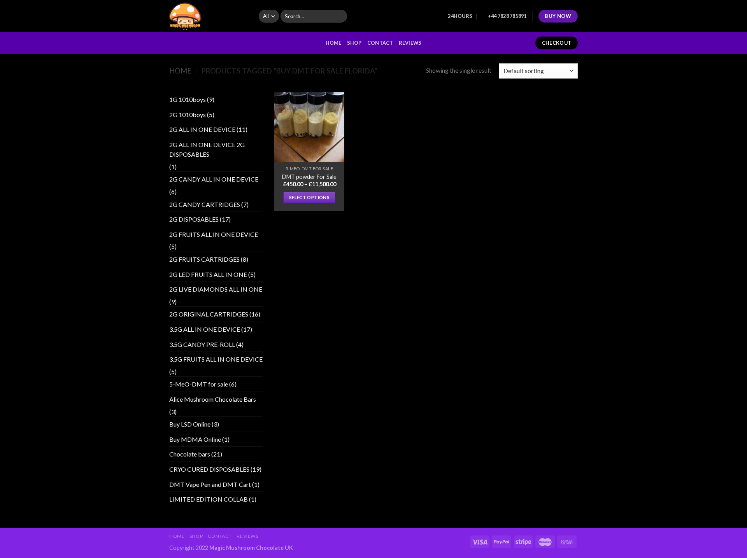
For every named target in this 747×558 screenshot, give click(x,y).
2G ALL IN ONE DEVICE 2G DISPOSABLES (207, 149)
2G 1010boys (187, 114)
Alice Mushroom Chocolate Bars (212, 399)
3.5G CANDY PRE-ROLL (202, 344)
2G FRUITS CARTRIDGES (204, 259)
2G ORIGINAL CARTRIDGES (208, 314)
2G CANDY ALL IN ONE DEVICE (213, 179)
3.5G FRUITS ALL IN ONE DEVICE (216, 359)
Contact (380, 43)
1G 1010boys (187, 99)
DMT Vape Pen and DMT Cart (210, 484)
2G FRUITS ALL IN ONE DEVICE (213, 234)
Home (334, 43)
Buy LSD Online (189, 424)
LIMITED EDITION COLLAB (208, 499)
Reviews (410, 43)
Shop (354, 43)
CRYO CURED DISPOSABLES (209, 469)
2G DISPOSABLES (194, 219)
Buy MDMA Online (195, 439)
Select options (309, 197)
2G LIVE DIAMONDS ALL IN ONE (215, 289)
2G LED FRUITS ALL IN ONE (208, 274)
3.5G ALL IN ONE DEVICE (204, 329)
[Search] (339, 16)
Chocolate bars (189, 454)
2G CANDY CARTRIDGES (204, 204)
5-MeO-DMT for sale (198, 384)
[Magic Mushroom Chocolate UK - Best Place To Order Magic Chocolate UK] (208, 16)
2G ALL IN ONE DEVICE (202, 129)
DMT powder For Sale (309, 176)
